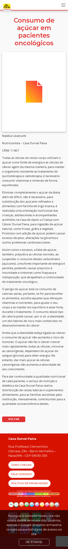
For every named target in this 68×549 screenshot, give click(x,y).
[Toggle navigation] (63, 5)
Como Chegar (21, 465)
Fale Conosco (21, 474)
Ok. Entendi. (34, 542)
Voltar (13, 419)
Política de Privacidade (29, 483)
